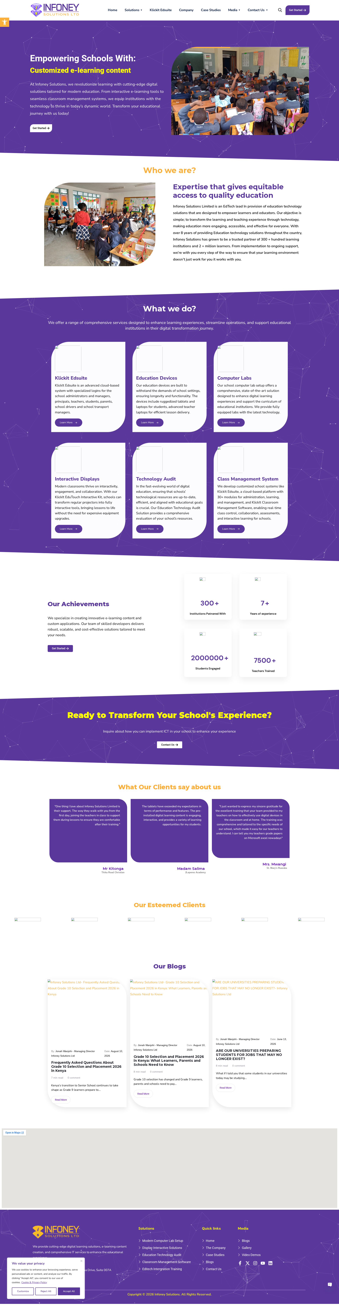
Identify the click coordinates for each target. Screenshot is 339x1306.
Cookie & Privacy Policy (34, 1282)
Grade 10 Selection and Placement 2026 (74, 1036)
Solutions (132, 10)
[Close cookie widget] (81, 1261)
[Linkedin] (270, 1263)
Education (74, 1030)
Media (232, 10)
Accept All (69, 1291)
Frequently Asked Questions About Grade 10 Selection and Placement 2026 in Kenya (86, 1067)
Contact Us (256, 10)
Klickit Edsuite (161, 10)
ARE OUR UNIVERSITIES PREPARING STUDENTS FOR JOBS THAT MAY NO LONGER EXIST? (249, 1055)
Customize (23, 1291)
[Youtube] (263, 1263)
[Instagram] (255, 1263)
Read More (61, 1099)
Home (112, 10)
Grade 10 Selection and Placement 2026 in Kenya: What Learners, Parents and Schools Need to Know (169, 1061)
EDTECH (58, 1030)
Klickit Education (109, 1036)
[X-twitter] (247, 1263)
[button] (4, 22)
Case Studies (211, 10)
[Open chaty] (330, 1283)
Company (186, 10)
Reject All (46, 1291)
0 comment (74, 1077)
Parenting (58, 1042)
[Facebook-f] (240, 1263)
